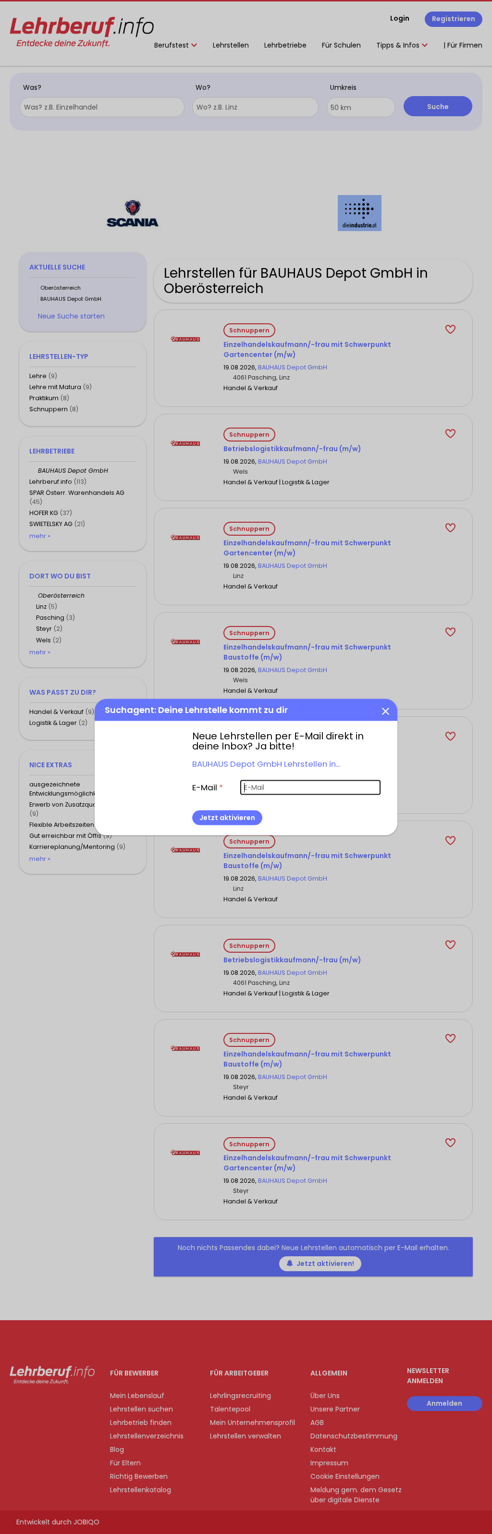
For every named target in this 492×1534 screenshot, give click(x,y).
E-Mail (207, 787)
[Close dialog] (385, 711)
